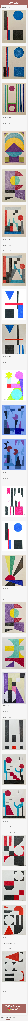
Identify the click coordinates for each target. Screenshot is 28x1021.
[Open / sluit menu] (25, 2)
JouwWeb (8, 1019)
